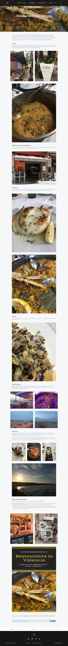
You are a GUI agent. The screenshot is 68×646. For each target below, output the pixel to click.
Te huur (50, 2)
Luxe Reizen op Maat (42, 2)
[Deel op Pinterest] (54, 621)
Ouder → (56, 629)
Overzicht (34, 629)
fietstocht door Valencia (39, 35)
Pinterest (39, 639)
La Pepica (24, 190)
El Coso (18, 318)
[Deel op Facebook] (51, 621)
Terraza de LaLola (15, 45)
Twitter (32, 639)
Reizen (19, 2)
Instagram (36, 639)
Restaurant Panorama (16, 433)
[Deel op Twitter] (52, 621)
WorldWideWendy (7, 2)
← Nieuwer (11, 629)
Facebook (28, 639)
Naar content (34, 27)
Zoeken (61, 3)
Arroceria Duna (14, 386)
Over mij (25, 2)
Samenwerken (32, 2)
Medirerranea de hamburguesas (39, 147)
